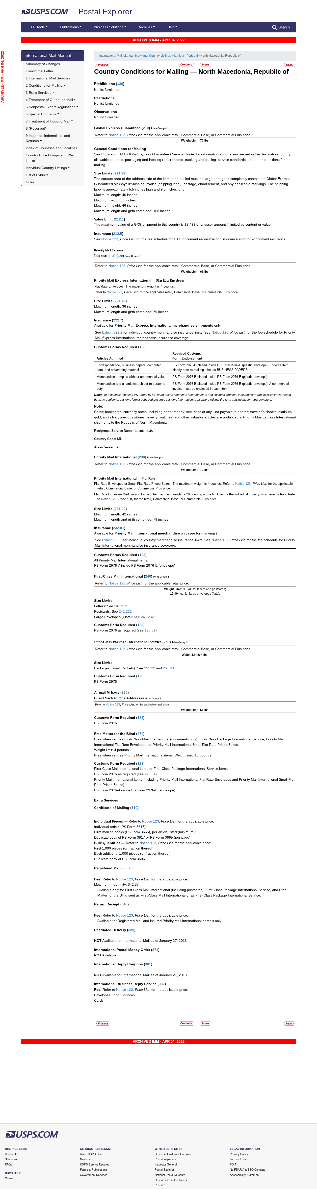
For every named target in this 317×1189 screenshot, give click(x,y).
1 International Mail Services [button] (48, 78)
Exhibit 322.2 (112, 332)
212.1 (119, 219)
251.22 (149, 668)
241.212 (120, 606)
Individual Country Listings (153, 55)
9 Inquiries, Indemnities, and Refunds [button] (48, 138)
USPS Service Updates (94, 1164)
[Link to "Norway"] (289, 64)
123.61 (150, 630)
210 (146, 128)
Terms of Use (238, 1159)
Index (30, 182)
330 (126, 868)
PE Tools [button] (38, 27)
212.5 (117, 234)
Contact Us (12, 1154)
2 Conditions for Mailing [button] (44, 85)
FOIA (233, 1164)
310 (134, 808)
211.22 (120, 173)
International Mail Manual (48, 55)
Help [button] (171, 27)
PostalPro (161, 1185)
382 (162, 984)
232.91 (118, 528)
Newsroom (86, 1159)
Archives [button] (145, 27)
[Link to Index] (205, 64)
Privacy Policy (239, 1154)
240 (148, 576)
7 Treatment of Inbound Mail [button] (48, 121)
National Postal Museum (170, 1175)
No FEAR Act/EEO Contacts (247, 1169)
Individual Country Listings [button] (46, 168)
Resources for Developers (171, 1180)
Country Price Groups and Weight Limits (52, 158)
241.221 (125, 611)
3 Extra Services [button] (38, 93)
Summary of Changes (43, 64)
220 (120, 256)
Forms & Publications (93, 1169)
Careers (10, 1178)
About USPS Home (92, 1154)
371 (155, 950)
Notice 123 (116, 135)
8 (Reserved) (36, 128)
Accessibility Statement (244, 1175)
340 (125, 904)
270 (140, 734)
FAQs (8, 1164)
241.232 (147, 617)
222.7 (117, 320)
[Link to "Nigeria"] (102, 64)
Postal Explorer (105, 11)
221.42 (120, 301)
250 (167, 642)
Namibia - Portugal (185, 55)
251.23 (168, 668)
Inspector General (166, 1164)
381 (148, 964)
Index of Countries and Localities (51, 148)
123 (142, 347)
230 (142, 457)
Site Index (11, 1159)
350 (131, 930)
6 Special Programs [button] (41, 114)
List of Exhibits (37, 175)
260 (125, 692)
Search (284, 26)
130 (120, 84)
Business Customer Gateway (173, 1154)
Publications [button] (69, 27)
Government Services (93, 1175)
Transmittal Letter (39, 71)
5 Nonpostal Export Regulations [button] (50, 107)
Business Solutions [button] (108, 27)
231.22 (120, 509)
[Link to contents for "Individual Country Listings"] (187, 64)
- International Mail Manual (115, 55)
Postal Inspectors (165, 1159)
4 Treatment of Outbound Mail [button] (49, 100)
